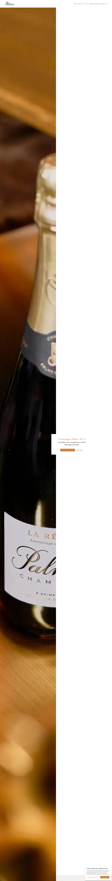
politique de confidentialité (104, 874)
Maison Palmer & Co (78, 3)
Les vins (86, 3)
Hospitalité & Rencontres (95, 3)
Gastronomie (104, 3)
